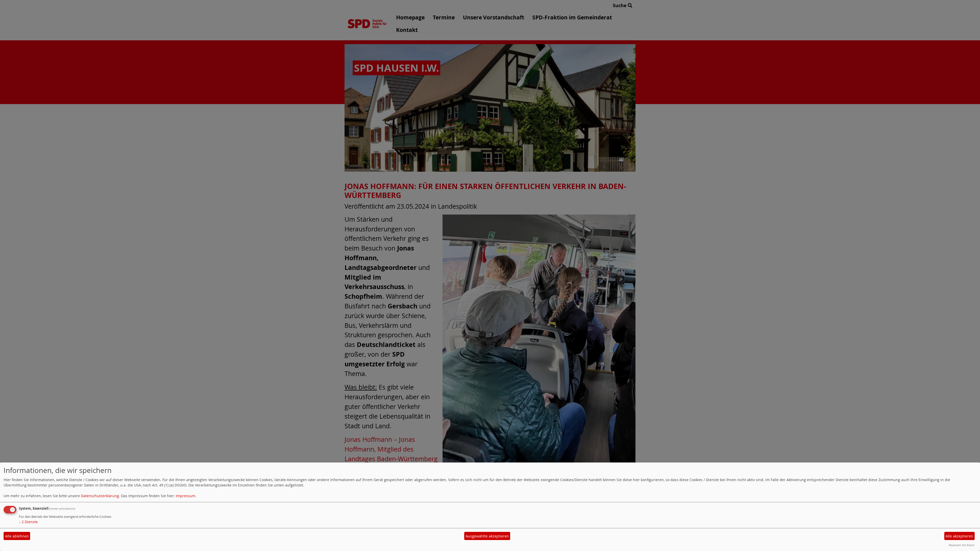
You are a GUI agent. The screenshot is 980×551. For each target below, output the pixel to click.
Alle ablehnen (17, 536)
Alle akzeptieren (959, 536)
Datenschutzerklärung (100, 495)
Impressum (185, 495)
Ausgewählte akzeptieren (487, 536)
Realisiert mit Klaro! (961, 545)
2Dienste (28, 521)
